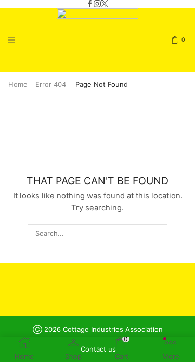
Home (18, 84)
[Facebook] (90, 4)
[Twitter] (104, 4)
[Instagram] (97, 4)
